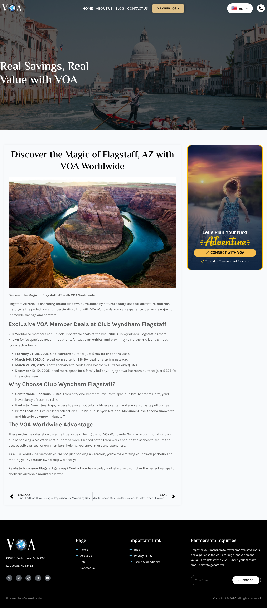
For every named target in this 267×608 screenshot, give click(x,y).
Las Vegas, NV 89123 (19, 565)
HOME (88, 8)
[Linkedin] (38, 578)
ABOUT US (104, 8)
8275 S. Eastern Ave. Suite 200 (25, 558)
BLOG (119, 8)
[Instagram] (19, 578)
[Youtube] (48, 578)
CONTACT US (137, 8)
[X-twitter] (9, 578)
